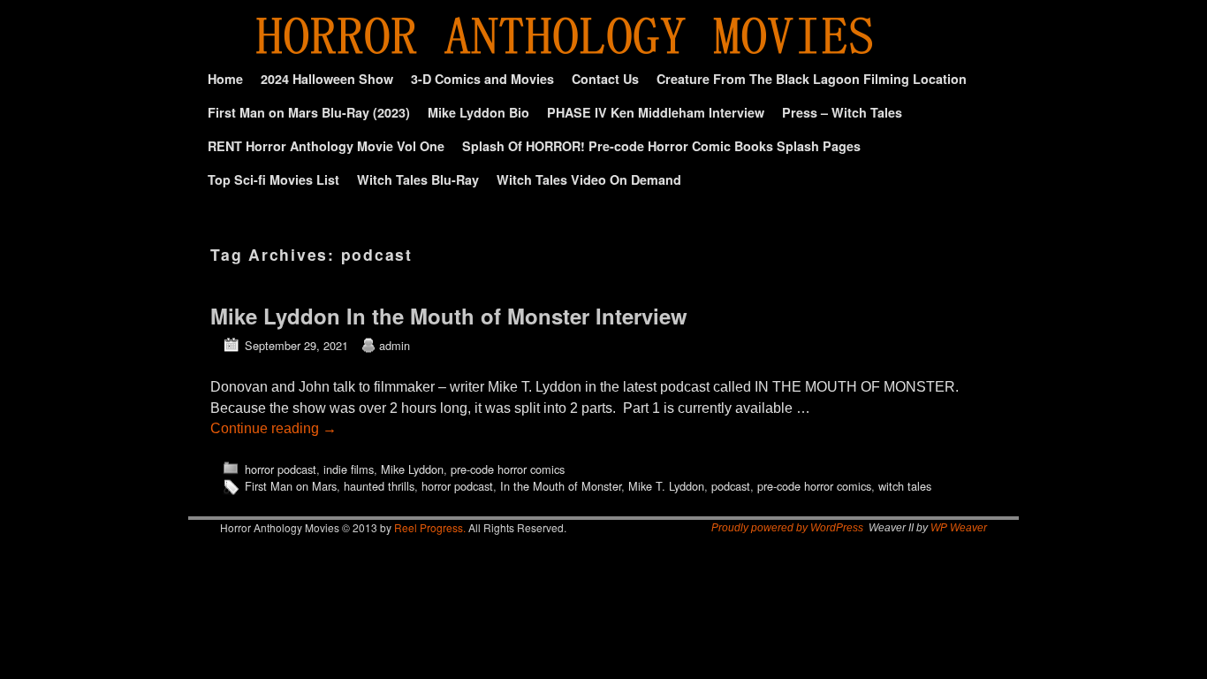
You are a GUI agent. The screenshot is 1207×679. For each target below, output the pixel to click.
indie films (348, 469)
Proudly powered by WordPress (787, 528)
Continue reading (273, 428)
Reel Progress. (430, 527)
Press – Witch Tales (842, 112)
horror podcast (280, 469)
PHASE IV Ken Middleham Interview (655, 112)
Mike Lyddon (412, 469)
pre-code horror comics (508, 469)
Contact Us (605, 79)
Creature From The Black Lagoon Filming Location (812, 79)
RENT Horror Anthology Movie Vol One (326, 146)
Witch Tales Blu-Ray (418, 179)
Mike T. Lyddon (666, 485)
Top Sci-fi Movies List (273, 179)
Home (225, 79)
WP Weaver (958, 528)
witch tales (904, 485)
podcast (730, 485)
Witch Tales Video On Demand (589, 179)
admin (394, 345)
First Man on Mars (291, 485)
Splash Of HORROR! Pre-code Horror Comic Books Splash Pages (661, 146)
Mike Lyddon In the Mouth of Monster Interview (448, 316)
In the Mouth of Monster (560, 485)
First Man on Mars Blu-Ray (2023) (309, 112)
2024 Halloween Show (327, 79)
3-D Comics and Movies (482, 79)
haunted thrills (379, 485)
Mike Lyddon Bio (478, 112)
